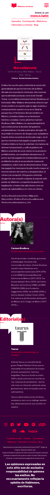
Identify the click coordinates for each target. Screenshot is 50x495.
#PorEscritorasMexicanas (33, 199)
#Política (17, 199)
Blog (36, 25)
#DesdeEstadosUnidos (18, 196)
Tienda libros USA (14, 438)
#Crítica (4, 196)
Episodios (16, 21)
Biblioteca (42, 21)
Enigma (17, 450)
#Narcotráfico (7, 199)
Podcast (27, 438)
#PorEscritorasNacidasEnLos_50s (16, 202)
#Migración (33, 196)
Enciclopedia (28, 21)
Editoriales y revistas (22, 25)
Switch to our (39, 14)
